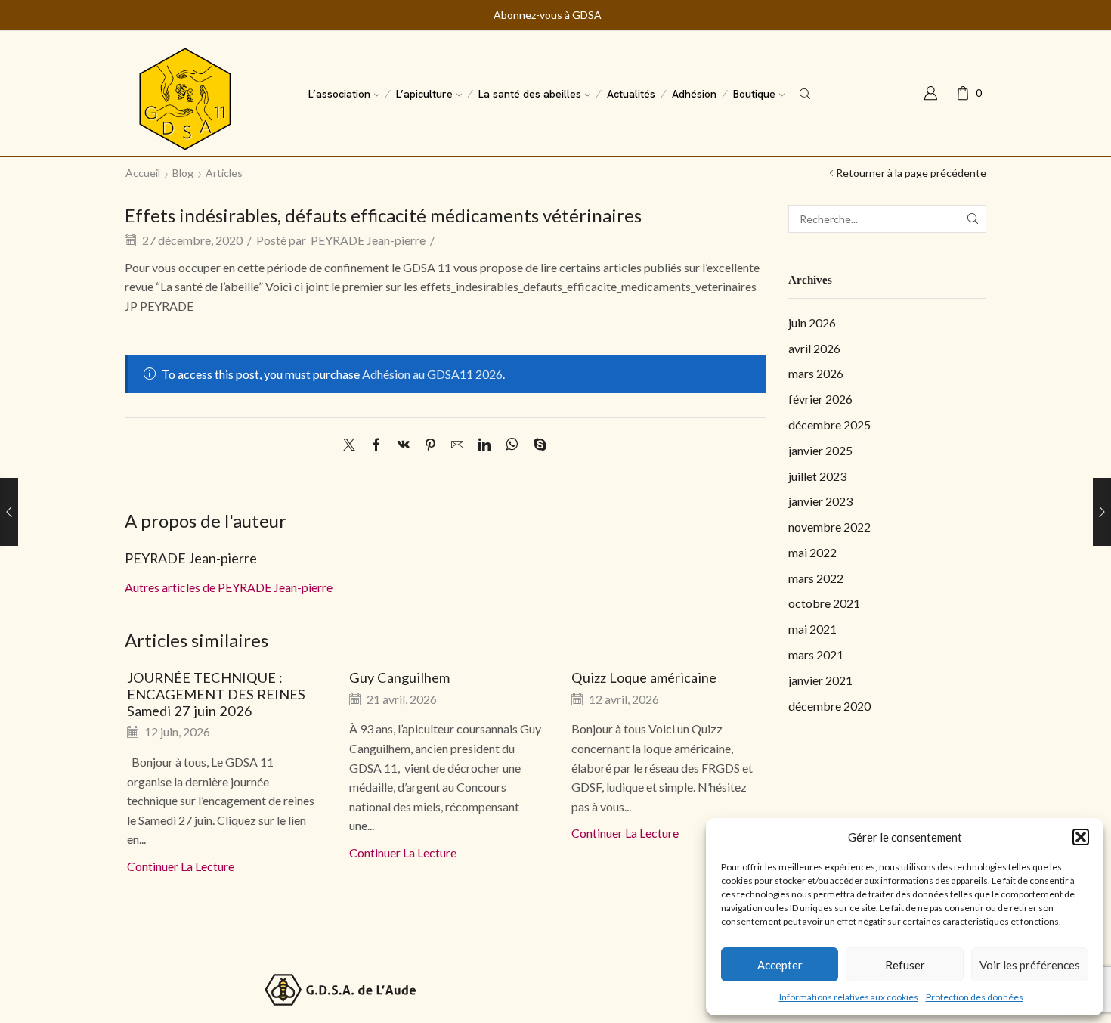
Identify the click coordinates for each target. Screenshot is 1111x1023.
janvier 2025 (820, 450)
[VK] (403, 445)
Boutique (754, 94)
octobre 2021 (824, 603)
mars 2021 (815, 654)
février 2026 (820, 399)
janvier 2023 (820, 501)
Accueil (142, 172)
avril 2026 (814, 348)
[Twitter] (353, 445)
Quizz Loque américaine (643, 677)
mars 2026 (815, 373)
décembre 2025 (829, 424)
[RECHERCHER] (972, 219)
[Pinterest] (430, 445)
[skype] (536, 445)
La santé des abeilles (529, 94)
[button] (1080, 837)
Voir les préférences (1029, 965)
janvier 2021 (820, 680)
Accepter (780, 965)
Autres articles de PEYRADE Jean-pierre (229, 587)
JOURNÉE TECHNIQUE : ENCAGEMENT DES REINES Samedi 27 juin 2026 (216, 694)
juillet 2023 (817, 476)
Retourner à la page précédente (911, 172)
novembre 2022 (829, 526)
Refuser (905, 965)
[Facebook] (376, 445)
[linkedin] (484, 445)
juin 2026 (812, 322)
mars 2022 (815, 578)
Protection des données (974, 997)
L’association (339, 94)
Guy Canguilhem (399, 677)
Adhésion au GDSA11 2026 (432, 374)
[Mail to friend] (457, 445)
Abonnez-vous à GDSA (548, 15)
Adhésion (694, 94)
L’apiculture (424, 94)
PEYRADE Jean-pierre (368, 240)
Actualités (631, 94)
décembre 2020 (829, 706)
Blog (182, 172)
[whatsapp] (512, 445)
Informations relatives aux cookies (848, 997)
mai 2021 (812, 629)
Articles (224, 172)
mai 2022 (812, 552)
